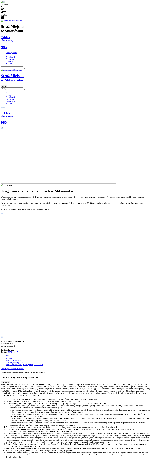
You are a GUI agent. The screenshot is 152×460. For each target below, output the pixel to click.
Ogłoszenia (10, 59)
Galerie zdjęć (11, 61)
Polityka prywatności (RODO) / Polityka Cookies (24, 365)
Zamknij (5, 382)
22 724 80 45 (13, 352)
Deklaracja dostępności (14, 363)
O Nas (8, 55)
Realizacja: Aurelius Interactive (12, 369)
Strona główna (11, 53)
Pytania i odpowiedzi (13, 360)
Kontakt (9, 63)
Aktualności (10, 57)
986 (18, 350)
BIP (7, 356)
